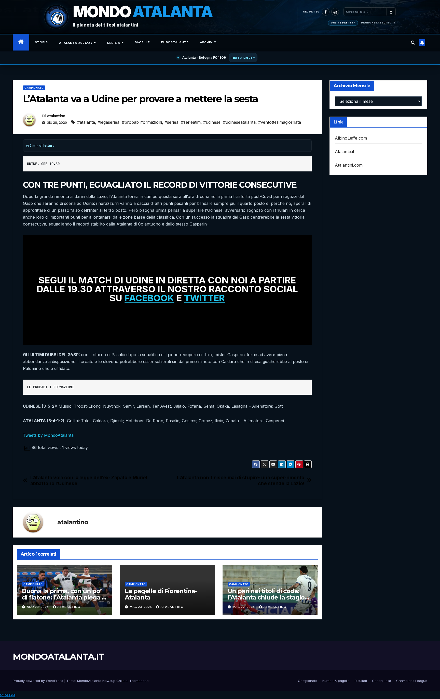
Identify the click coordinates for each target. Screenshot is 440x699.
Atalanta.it (344, 151)
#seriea (171, 122)
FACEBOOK (149, 298)
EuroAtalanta (175, 42)
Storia (41, 42)
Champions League (411, 681)
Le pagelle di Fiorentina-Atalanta (161, 594)
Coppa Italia (381, 681)
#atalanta (86, 122)
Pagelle (142, 42)
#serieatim (191, 122)
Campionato (34, 87)
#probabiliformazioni (142, 122)
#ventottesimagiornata (279, 122)
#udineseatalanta (239, 122)
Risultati (361, 681)
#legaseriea (108, 122)
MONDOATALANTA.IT (58, 656)
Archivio (208, 42)
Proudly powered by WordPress (38, 681)
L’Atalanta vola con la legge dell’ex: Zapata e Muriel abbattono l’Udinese (88, 480)
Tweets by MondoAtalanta (48, 435)
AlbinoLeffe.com (351, 138)
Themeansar (139, 681)
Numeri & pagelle (336, 681)
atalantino (56, 116)
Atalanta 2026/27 (76, 43)
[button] (413, 42)
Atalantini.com (349, 165)
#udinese (212, 122)
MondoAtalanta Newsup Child (101, 681)
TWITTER (204, 298)
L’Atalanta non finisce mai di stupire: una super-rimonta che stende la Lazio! (240, 480)
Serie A (114, 43)
